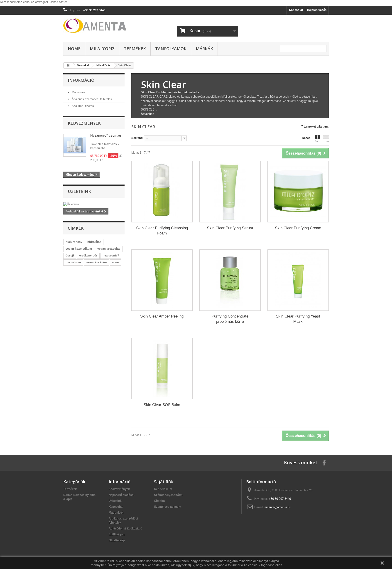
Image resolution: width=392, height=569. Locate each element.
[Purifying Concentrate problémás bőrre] (230, 280)
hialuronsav (74, 242)
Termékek (135, 48)
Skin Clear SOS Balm (162, 405)
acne (115, 262)
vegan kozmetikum (79, 248)
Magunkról (78, 92)
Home (74, 48)
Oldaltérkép (117, 540)
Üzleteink (79, 191)
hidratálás (94, 242)
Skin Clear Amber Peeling (162, 316)
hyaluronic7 (111, 255)
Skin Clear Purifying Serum (230, 228)
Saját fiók (163, 481)
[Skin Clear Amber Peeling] (162, 280)
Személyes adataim (167, 506)
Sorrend (137, 138)
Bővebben (147, 114)
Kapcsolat (296, 10)
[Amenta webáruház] (105, 25)
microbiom (73, 262)
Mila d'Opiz (102, 48)
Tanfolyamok (170, 48)
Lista (326, 141)
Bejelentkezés (316, 10)
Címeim (159, 500)
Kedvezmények (84, 123)
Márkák (204, 48)
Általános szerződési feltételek (91, 99)
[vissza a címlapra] (68, 65)
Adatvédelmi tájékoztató (125, 528)
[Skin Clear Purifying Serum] (230, 191)
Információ (81, 80)
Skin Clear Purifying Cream (298, 228)
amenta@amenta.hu (278, 507)
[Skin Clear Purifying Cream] (298, 191)
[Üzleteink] (94, 204)
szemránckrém (96, 262)
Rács (318, 141)
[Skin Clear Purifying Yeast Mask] (298, 280)
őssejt (70, 255)
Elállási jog (117, 534)
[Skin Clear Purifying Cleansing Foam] (162, 191)
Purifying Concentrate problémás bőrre (230, 319)
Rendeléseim (163, 489)
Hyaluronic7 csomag (105, 135)
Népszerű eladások (122, 495)
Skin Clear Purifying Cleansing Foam (162, 230)
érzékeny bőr (88, 255)
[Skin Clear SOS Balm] (162, 368)
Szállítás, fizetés (82, 106)
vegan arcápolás (108, 248)
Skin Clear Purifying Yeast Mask (298, 319)
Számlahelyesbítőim (168, 495)
